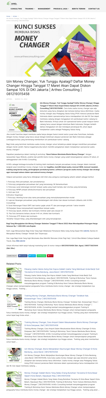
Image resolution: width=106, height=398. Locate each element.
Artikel (15, 16)
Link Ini (86, 231)
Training (29, 9)
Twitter (33, 256)
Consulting (16, 9)
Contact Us (94, 9)
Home (8, 16)
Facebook (23, 256)
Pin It (50, 256)
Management (44, 9)
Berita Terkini (78, 9)
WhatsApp (42, 256)
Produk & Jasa (60, 9)
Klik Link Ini (20, 241)
